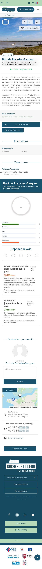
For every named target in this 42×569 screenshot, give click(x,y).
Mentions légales (25, 537)
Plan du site (15, 537)
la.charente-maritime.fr (15, 438)
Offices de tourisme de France (11, 549)
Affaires (10, 497)
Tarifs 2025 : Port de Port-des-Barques (18, 117)
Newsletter (21, 530)
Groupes (21, 497)
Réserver (21, 523)
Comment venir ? (21, 484)
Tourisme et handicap (30, 549)
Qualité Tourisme (22, 549)
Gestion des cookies (21, 541)
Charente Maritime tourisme (12, 556)
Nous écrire (22, 491)
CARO (15, 562)
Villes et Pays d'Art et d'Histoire (24, 562)
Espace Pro (21, 500)
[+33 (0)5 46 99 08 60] (2, 3)
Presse (31, 497)
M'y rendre (10, 390)
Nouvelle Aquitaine (28, 556)
